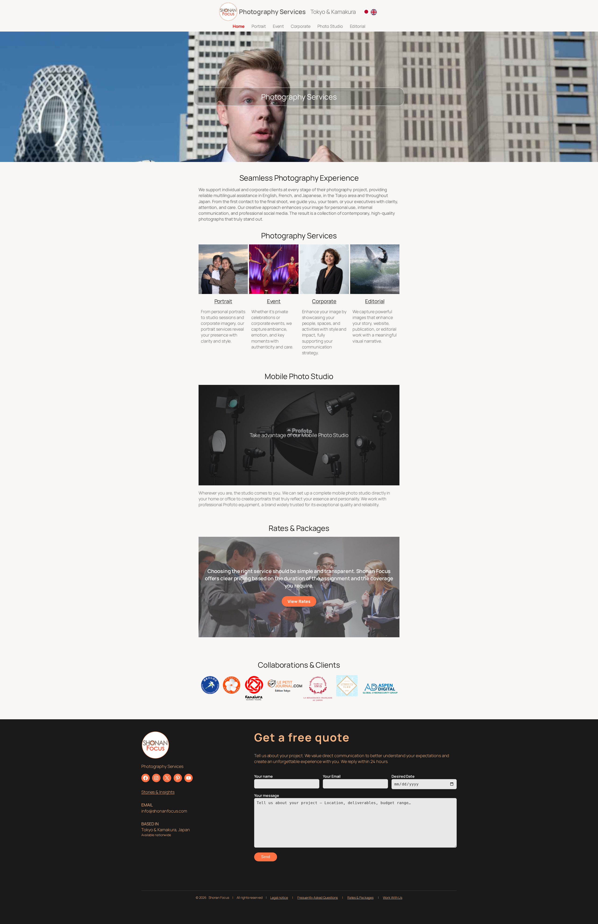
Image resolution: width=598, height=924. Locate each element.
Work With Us (392, 897)
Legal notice (279, 897)
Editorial (374, 301)
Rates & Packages (360, 897)
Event (274, 301)
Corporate (324, 301)
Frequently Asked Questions (317, 897)
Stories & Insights (157, 792)
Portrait (223, 301)
